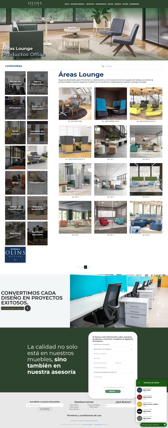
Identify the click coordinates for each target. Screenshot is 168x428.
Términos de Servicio (98, 424)
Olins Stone (93, 407)
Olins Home (74, 407)
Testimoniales (101, 4)
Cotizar (125, 4)
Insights (118, 4)
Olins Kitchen (74, 409)
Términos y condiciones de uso (84, 415)
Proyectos (90, 4)
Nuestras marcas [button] (77, 4)
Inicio (67, 4)
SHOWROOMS (134, 4)
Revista (110, 4)
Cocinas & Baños (94, 405)
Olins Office (74, 405)
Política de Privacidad (87, 424)
